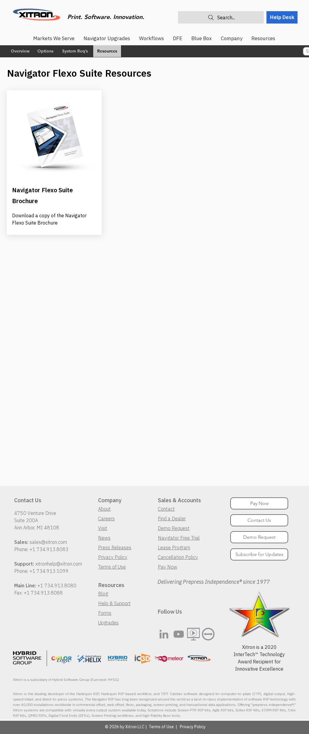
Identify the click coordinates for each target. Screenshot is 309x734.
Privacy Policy (112, 557)
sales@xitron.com (48, 542)
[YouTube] (178, 634)
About (104, 509)
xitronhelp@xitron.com (58, 564)
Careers (106, 518)
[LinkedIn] (164, 634)
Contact (166, 509)
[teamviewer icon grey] (208, 634)
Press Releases (114, 547)
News (104, 538)
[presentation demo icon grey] (193, 634)
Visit (102, 528)
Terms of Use (112, 567)
